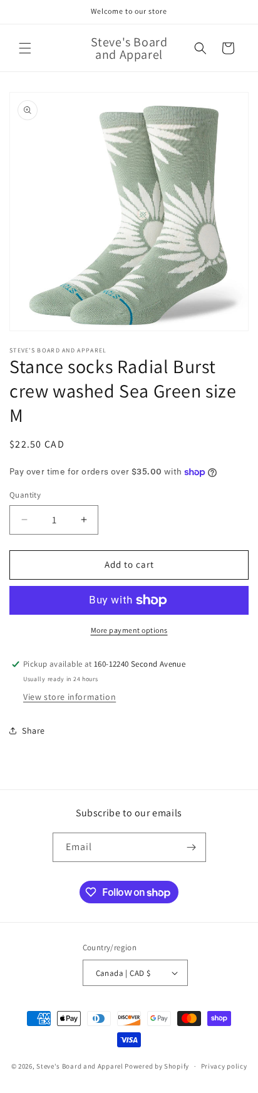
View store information (69, 696)
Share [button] (33, 730)
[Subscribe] (191, 847)
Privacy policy (224, 1066)
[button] (25, 48)
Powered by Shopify (157, 1066)
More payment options (129, 630)
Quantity (25, 495)
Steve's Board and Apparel (79, 1066)
